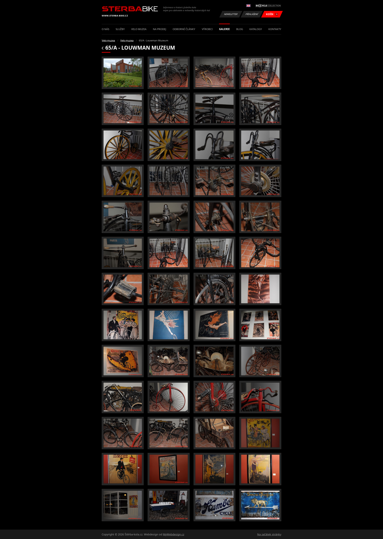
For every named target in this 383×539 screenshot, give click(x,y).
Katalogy (255, 29)
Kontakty (274, 29)
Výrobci (207, 29)
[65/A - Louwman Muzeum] (123, 72)
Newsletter (231, 14)
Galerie (224, 29)
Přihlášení (252, 14)
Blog (239, 29)
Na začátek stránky (269, 534)
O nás (105, 29)
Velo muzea (138, 29)
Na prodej (159, 29)
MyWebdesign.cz (173, 534)
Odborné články (184, 29)
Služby (120, 29)
